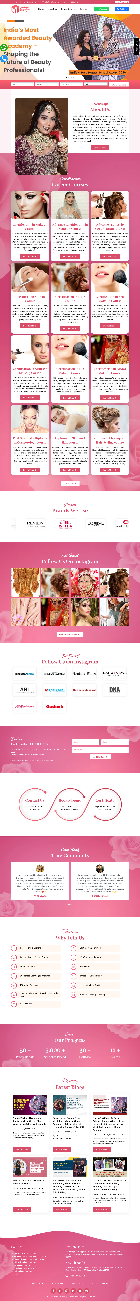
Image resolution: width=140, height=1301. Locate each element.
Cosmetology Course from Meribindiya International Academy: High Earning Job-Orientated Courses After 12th (68, 1123)
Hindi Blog (106, 1283)
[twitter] (118, 2)
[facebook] (116, 2)
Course (83, 9)
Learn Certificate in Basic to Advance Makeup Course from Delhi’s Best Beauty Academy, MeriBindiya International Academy (108, 1124)
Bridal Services (68, 9)
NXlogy (92, 1296)
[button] (66, 77)
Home (41, 9)
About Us (52, 9)
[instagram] (120, 2)
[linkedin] (125, 2)
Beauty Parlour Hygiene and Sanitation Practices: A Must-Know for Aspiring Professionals (29, 1121)
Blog (81, 1283)
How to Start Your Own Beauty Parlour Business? (28, 1182)
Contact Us (92, 1283)
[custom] (128, 2)
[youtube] (123, 2)
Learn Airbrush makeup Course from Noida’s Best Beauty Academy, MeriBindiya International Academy (109, 1185)
